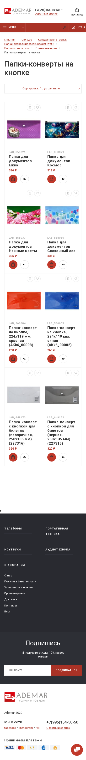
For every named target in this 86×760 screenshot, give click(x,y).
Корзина (77, 14)
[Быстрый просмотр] (24, 179)
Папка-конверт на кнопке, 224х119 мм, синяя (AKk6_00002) (61, 336)
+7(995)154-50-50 (47, 10)
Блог (7, 611)
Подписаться (66, 670)
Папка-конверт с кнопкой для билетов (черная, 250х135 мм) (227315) (61, 433)
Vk (37, 727)
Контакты (10, 605)
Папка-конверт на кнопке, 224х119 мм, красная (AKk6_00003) (23, 336)
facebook (10, 727)
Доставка (10, 599)
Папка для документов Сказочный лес (61, 246)
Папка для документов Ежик (20, 160)
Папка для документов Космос (58, 160)
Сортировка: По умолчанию (41, 88)
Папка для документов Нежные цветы (23, 246)
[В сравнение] (30, 107)
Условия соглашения (18, 587)
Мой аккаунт (74, 27)
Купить (13, 179)
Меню (12, 27)
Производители (14, 593)
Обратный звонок (46, 13)
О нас (8, 575)
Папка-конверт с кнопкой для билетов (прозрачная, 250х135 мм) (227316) (23, 433)
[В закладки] (37, 107)
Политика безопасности (20, 581)
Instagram (26, 727)
